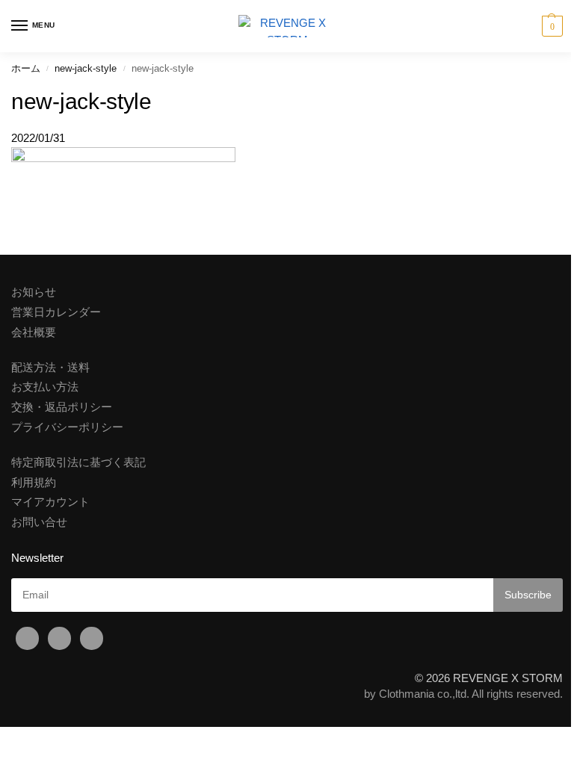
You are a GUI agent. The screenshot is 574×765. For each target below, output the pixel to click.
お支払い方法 (44, 387)
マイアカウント (50, 502)
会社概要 (33, 332)
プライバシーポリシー (67, 427)
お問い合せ (39, 522)
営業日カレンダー (56, 312)
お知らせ (33, 292)
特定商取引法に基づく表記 (78, 462)
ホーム (25, 68)
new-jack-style (86, 68)
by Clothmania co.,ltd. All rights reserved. (463, 694)
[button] (550, 26)
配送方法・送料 (50, 368)
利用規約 (33, 483)
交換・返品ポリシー (61, 407)
